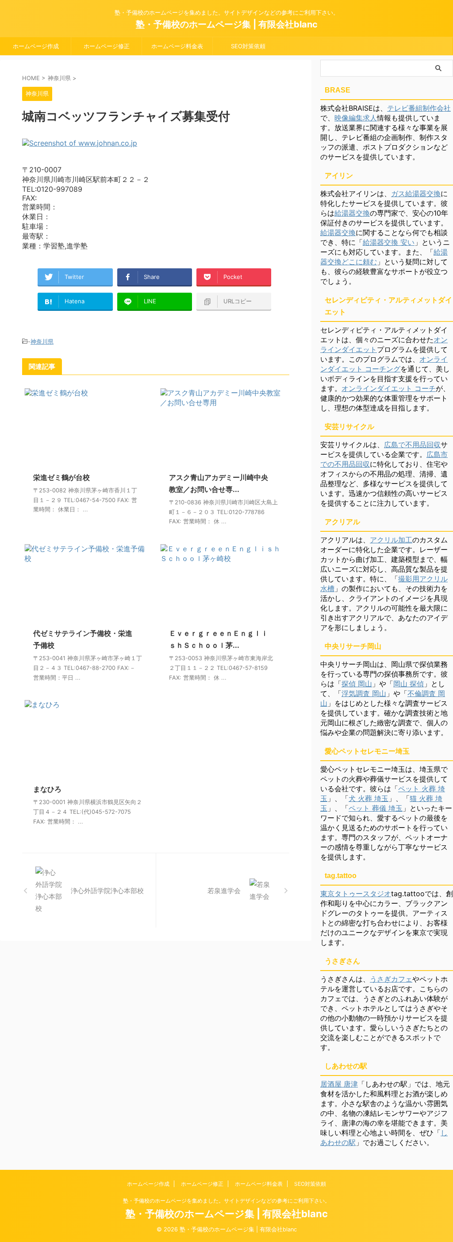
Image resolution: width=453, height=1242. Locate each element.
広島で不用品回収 (412, 444)
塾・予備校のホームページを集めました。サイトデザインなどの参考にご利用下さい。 (226, 1200)
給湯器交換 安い (389, 242)
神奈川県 (42, 341)
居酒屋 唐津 (339, 1083)
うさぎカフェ (391, 979)
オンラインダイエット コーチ (389, 388)
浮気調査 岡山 (364, 693)
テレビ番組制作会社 (419, 108)
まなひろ (47, 789)
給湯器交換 (352, 213)
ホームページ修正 (107, 46)
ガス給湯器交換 (416, 193)
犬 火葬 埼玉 (368, 798)
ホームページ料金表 (177, 46)
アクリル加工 (391, 539)
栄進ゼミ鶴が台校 (61, 477)
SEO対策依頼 (248, 46)
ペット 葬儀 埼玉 (376, 808)
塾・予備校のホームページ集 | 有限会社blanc (227, 24)
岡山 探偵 (408, 683)
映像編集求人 (355, 117)
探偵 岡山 (357, 683)
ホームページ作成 (36, 46)
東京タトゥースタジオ (355, 893)
